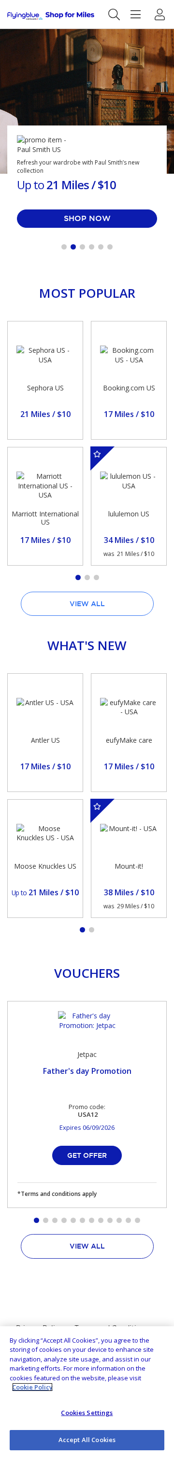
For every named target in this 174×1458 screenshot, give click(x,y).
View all (87, 604)
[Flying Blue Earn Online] (50, 16)
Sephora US (45, 387)
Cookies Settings (87, 1412)
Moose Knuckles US (45, 866)
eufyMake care (129, 740)
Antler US (45, 740)
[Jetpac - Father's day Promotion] (87, 1025)
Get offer (87, 1155)
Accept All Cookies (87, 1439)
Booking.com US (129, 387)
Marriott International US (45, 518)
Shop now (87, 218)
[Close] (158, 1341)
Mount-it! (129, 866)
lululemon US (128, 513)
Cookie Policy (32, 1387)
